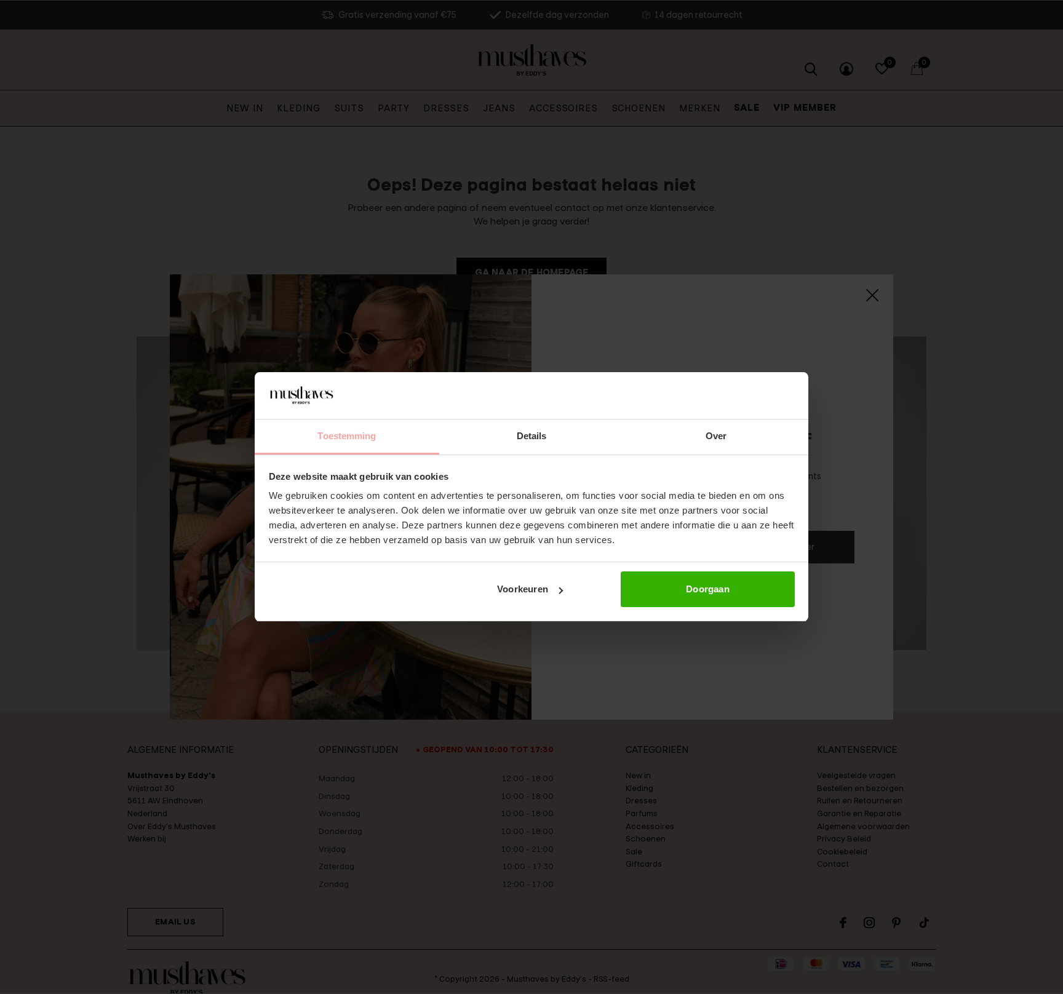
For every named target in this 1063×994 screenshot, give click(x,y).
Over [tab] (716, 436)
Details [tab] (532, 436)
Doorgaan (708, 589)
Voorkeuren (522, 589)
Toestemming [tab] (346, 436)
